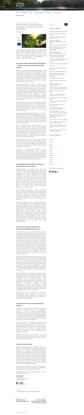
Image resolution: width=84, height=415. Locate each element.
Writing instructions (20, 15)
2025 (50, 159)
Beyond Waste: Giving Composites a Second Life (58, 31)
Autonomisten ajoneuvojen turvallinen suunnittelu (58, 119)
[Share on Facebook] (17, 383)
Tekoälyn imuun (52, 65)
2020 (50, 148)
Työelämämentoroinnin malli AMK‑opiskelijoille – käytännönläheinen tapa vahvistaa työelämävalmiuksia (58, 116)
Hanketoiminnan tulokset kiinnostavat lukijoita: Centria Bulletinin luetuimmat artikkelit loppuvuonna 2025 (57, 48)
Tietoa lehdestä (24, 12)
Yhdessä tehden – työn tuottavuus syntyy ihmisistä (58, 63)
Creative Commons (57, 12)
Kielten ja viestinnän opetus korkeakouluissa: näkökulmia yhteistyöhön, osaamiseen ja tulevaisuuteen (57, 75)
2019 (50, 146)
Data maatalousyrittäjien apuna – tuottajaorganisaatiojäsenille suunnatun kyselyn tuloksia (58, 42)
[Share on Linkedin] (21, 383)
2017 (50, 142)
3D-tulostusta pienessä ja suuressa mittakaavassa (58, 45)
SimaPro (37, 391)
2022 (50, 153)
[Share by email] (23, 383)
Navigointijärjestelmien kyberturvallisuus (56, 78)
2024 (50, 157)
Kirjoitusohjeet (48, 12)
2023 (50, 155)
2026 (50, 161)
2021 (50, 151)
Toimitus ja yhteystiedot (38, 12)
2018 (50, 144)
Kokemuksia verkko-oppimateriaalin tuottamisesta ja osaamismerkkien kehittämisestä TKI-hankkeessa (58, 60)
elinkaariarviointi (22, 391)
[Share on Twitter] (19, 383)
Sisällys (30, 12)
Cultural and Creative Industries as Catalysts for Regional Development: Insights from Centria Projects (58, 126)
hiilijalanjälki (31, 391)
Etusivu (17, 12)
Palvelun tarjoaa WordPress (21, 412)
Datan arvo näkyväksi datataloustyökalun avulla (58, 71)
